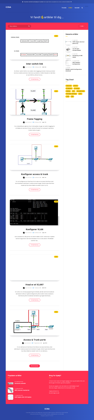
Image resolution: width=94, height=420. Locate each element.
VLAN (56, 36)
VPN (72, 96)
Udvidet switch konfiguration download (74, 70)
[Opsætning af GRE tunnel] (68, 55)
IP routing (76, 88)
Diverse (75, 85)
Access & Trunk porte (34, 339)
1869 (46, 343)
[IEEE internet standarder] (10, 390)
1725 (45, 177)
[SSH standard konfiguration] (68, 62)
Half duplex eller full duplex (23, 397)
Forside (64, 7)
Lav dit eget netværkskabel (76, 49)
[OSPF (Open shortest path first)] (68, 42)
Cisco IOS (68, 85)
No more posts (34, 365)
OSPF (80, 93)
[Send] (29, 26)
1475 (45, 122)
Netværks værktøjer (71, 93)
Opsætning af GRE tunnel (77, 56)
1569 (45, 67)
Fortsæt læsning (34, 79)
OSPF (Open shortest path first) (78, 42)
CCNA (8, 7)
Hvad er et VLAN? (35, 284)
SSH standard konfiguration (76, 63)
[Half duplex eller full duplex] (10, 397)
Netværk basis (80, 91)
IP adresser (69, 88)
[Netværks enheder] (10, 383)
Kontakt (77, 7)
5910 (45, 288)
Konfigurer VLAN (34, 229)
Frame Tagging (34, 119)
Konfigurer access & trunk (34, 174)
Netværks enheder (20, 383)
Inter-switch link (34, 64)
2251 (45, 232)
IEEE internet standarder (22, 390)
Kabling (68, 91)
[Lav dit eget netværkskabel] (68, 49)
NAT (73, 91)
